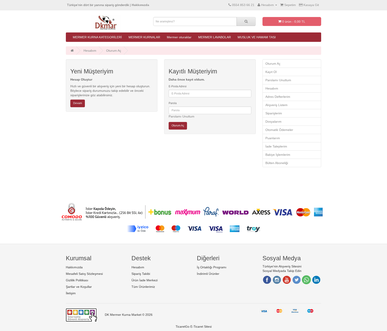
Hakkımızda (74, 267)
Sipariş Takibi (140, 273)
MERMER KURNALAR (144, 37)
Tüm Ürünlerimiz (143, 286)
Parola (173, 103)
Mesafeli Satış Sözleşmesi (84, 273)
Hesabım (90, 50)
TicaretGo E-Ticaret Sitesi (194, 326)
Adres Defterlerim (277, 96)
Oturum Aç (113, 50)
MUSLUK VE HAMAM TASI (257, 37)
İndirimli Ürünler (208, 273)
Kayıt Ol (271, 72)
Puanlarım (272, 138)
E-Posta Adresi (178, 86)
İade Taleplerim (276, 146)
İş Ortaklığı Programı (211, 267)
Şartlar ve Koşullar (79, 286)
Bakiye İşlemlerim (277, 154)
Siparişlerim (273, 113)
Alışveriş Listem (276, 105)
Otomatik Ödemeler (279, 130)
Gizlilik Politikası (77, 280)
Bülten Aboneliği (276, 163)
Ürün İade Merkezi (144, 280)
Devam (77, 103)
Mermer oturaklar (179, 37)
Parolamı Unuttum (181, 116)
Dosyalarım (273, 121)
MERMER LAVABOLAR (214, 37)
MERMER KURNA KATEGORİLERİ (97, 37)
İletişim (71, 293)
